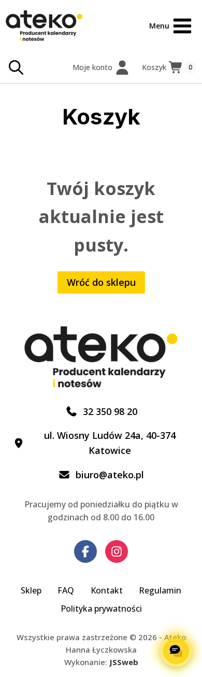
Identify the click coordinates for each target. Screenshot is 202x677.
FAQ (65, 590)
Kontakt (107, 590)
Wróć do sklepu (101, 282)
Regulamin (160, 590)
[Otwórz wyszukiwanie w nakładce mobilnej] (16, 67)
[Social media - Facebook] (85, 551)
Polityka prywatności (101, 608)
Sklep (31, 590)
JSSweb (123, 662)
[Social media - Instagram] (116, 551)
